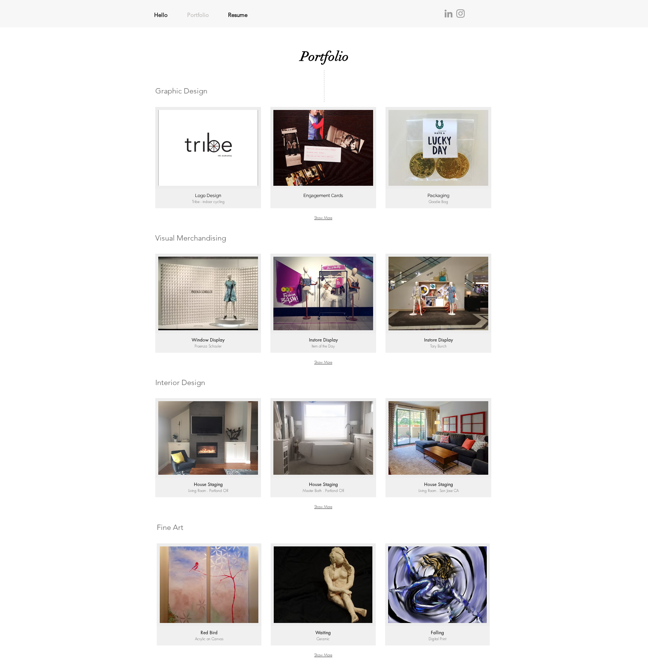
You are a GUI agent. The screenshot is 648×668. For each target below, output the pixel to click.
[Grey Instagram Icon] (460, 13)
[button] (208, 157)
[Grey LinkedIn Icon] (448, 13)
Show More (323, 217)
